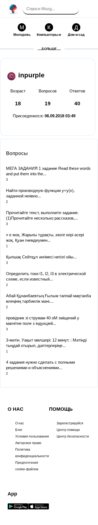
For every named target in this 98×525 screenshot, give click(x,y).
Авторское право (28, 443)
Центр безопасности (73, 436)
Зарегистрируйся (70, 423)
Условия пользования (32, 436)
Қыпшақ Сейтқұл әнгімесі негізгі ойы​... (41, 257)
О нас (19, 423)
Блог (18, 430)
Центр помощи (68, 430)
